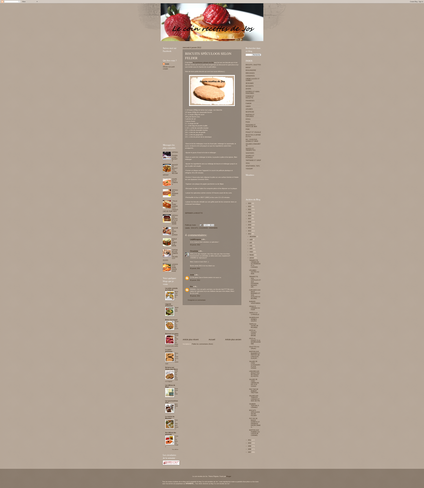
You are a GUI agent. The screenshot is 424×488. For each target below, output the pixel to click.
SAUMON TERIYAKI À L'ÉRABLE (254, 405)
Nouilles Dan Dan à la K (176, 325)
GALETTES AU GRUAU (254, 347)
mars (251, 252)
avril (251, 248)
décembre (253, 236)
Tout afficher (175, 449)
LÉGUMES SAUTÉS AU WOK (254, 272)
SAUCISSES (250, 153)
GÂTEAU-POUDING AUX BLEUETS (175, 156)
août (251, 239)
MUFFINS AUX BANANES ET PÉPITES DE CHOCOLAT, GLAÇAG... (254, 355)
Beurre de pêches (176, 294)
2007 (250, 452)
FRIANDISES (250, 101)
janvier (252, 258)
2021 (250, 209)
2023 (250, 203)
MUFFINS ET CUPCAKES (250, 115)
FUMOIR (248, 103)
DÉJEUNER (249, 83)
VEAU (248, 163)
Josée (192, 275)
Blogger (228, 476)
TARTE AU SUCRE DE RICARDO (253, 325)
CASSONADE (203, 228)
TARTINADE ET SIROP (253, 160)
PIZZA (248, 122)
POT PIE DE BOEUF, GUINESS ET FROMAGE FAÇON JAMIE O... (255, 423)
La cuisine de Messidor (169, 417)
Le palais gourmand (168, 350)
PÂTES (248, 119)
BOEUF (248, 67)
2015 (250, 225)
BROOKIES (176, 406)
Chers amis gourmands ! (176, 424)
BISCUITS (194, 228)
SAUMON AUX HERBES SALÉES (254, 319)
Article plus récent (191, 339)
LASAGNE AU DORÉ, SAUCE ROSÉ (175, 267)
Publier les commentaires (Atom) (202, 344)
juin (251, 242)
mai (251, 245)
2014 (250, 228)
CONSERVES (250, 76)
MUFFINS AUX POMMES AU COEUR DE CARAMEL (254, 432)
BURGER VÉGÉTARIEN (254, 302)
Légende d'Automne (169, 305)
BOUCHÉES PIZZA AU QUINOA (175, 231)
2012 (250, 234)
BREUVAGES (250, 73)
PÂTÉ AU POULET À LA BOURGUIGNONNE (255, 341)
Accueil (212, 339)
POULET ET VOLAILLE (253, 132)
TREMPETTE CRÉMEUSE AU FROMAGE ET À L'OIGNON (255, 264)
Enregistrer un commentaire (196, 300)
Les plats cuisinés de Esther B (171, 289)
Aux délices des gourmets (170, 433)
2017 (250, 218)
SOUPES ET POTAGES (250, 156)
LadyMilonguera (195, 239)
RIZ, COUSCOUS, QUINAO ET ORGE (252, 140)
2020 (250, 212)
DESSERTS (250, 86)
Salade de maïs (176, 309)
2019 (250, 215)
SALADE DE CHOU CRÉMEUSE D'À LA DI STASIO (254, 383)
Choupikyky (194, 251)
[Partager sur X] (209, 225)
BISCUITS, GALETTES (253, 65)
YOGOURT (249, 169)
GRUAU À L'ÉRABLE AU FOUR (254, 308)
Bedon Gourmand (171, 320)
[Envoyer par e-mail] (204, 225)
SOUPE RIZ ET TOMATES (175, 181)
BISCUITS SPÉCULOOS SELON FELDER (254, 413)
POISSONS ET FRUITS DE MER (251, 125)
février (252, 255)
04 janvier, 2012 (195, 245)
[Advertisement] (203, 42)
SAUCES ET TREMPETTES (251, 149)
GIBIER (248, 106)
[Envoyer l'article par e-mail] (200, 225)
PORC (248, 129)
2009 (250, 446)
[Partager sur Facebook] (211, 225)
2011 (250, 440)
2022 (250, 206)
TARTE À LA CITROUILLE (254, 313)
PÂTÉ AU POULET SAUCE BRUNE (253, 333)
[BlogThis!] (207, 225)
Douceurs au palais (171, 334)
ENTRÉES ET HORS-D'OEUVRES (253, 92)
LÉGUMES (249, 109)
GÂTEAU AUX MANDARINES (175, 192)
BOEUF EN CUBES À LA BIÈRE (174, 242)
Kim (191, 286)
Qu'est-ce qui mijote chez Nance (171, 368)
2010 (250, 443)
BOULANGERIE (251, 70)
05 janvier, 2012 (195, 268)
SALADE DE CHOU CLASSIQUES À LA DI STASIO (254, 365)
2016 (250, 222)
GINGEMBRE (213, 228)
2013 (250, 231)
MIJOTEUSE (250, 112)
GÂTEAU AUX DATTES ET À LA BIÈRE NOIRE (175, 220)
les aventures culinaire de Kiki (203, 62)
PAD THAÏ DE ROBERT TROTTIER (253, 391)
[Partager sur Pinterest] (213, 225)
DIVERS (248, 89)
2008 (250, 449)
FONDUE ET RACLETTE (250, 97)
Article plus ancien (233, 339)
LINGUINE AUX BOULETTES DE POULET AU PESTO (254, 373)
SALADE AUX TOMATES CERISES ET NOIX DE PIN (254, 398)
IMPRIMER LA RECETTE (194, 213)
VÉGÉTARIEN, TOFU (253, 166)
